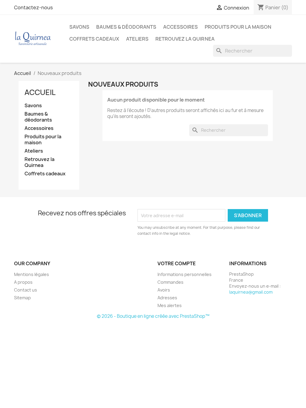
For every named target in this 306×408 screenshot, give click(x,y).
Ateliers (137, 39)
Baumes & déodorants (126, 27)
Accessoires (180, 27)
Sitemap (22, 297)
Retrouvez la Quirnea (185, 39)
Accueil (40, 92)
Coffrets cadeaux (94, 39)
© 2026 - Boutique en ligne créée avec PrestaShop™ (153, 316)
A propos (23, 282)
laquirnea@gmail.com (251, 292)
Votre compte (176, 263)
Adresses (167, 297)
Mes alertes (169, 305)
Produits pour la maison (238, 27)
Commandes (170, 282)
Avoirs (163, 290)
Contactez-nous (33, 7)
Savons (79, 27)
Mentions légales (31, 274)
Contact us (25, 290)
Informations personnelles (184, 274)
